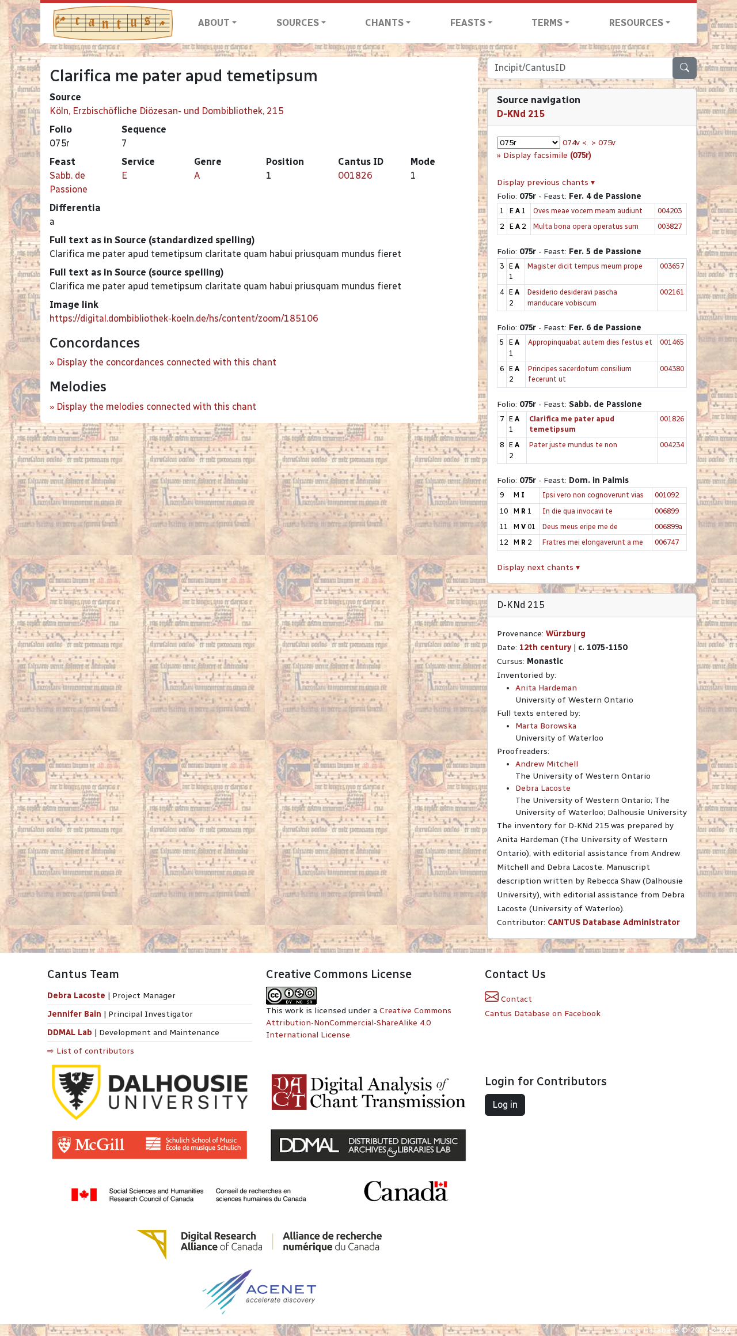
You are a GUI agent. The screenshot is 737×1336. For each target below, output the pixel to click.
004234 (672, 444)
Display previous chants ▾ (546, 182)
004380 (672, 368)
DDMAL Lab (69, 1032)
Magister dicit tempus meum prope (585, 266)
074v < (575, 143)
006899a (668, 526)
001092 (667, 494)
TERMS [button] (547, 22)
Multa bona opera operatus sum (586, 226)
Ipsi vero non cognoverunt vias (593, 494)
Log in (505, 1104)
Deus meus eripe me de (580, 526)
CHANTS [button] (384, 22)
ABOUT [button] (214, 22)
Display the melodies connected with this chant (156, 406)
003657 (672, 266)
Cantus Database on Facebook (543, 1013)
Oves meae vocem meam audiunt (588, 210)
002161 (672, 292)
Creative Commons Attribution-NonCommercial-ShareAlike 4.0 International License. (358, 1023)
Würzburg (566, 634)
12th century (545, 647)
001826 (355, 175)
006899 (667, 511)
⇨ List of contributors (90, 1051)
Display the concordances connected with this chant (166, 362)
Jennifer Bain (75, 1014)
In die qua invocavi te (577, 511)
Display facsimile (547, 155)
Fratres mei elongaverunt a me (592, 542)
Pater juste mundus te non (573, 444)
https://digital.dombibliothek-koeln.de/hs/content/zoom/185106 (184, 318)
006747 (667, 542)
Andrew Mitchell (546, 764)
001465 (672, 342)
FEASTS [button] (467, 22)
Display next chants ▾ (538, 567)
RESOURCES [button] (636, 22)
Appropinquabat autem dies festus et (590, 342)
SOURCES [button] (297, 22)
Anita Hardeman (546, 688)
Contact (515, 999)
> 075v (603, 143)
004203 (670, 210)
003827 (670, 226)
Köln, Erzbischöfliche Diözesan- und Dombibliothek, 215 (167, 110)
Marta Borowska (545, 726)
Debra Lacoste (543, 788)
